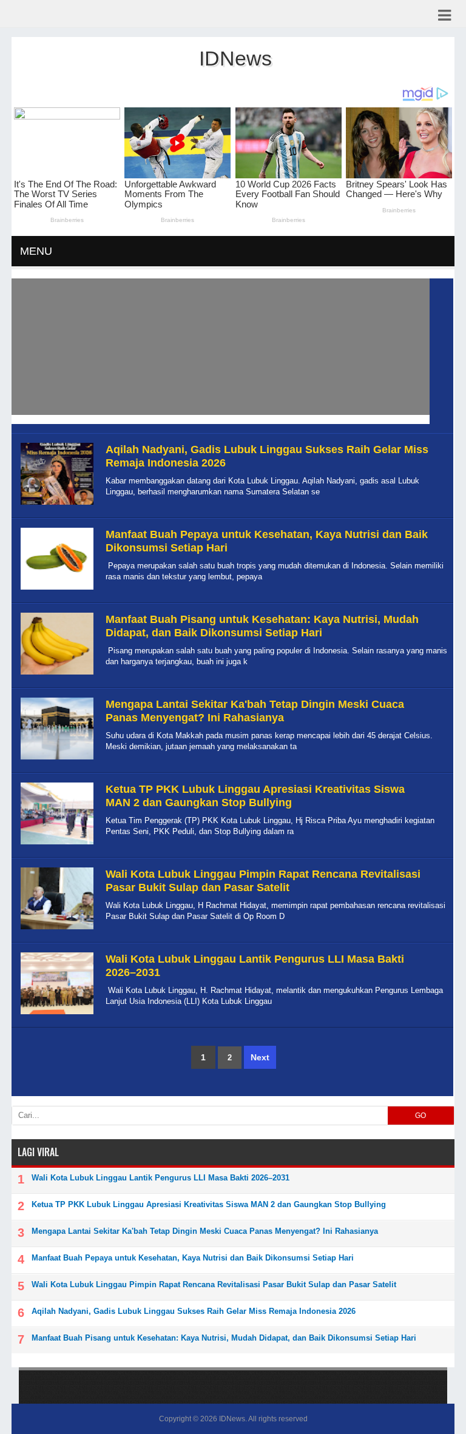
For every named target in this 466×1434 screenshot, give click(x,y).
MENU (36, 251)
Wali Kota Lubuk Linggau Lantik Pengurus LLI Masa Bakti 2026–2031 (160, 1177)
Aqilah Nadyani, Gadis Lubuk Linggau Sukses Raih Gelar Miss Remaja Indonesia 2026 (194, 1311)
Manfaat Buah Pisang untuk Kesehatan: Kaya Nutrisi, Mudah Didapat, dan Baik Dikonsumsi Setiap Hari (262, 626)
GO (420, 1115)
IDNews (232, 1419)
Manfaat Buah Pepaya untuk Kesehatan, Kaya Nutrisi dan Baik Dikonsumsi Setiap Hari (193, 1257)
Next (260, 1057)
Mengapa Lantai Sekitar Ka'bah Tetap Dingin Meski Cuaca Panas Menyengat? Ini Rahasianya (255, 711)
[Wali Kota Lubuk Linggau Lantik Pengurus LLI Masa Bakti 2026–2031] (55, 1014)
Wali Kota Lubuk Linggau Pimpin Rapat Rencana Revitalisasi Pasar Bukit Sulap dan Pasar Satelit (263, 881)
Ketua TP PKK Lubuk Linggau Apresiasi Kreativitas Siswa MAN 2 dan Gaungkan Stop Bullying (255, 796)
